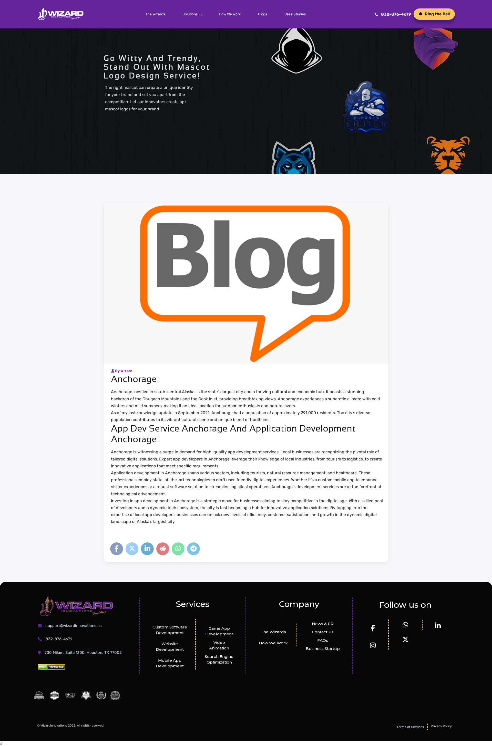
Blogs (262, 14)
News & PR (322, 623)
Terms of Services (410, 727)
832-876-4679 (396, 14)
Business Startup (323, 648)
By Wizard (123, 371)
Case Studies (295, 14)
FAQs (322, 640)
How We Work (230, 14)
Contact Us (323, 631)
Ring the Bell (437, 14)
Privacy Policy (441, 726)
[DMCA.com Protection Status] (51, 667)
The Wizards (155, 14)
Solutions (190, 14)
